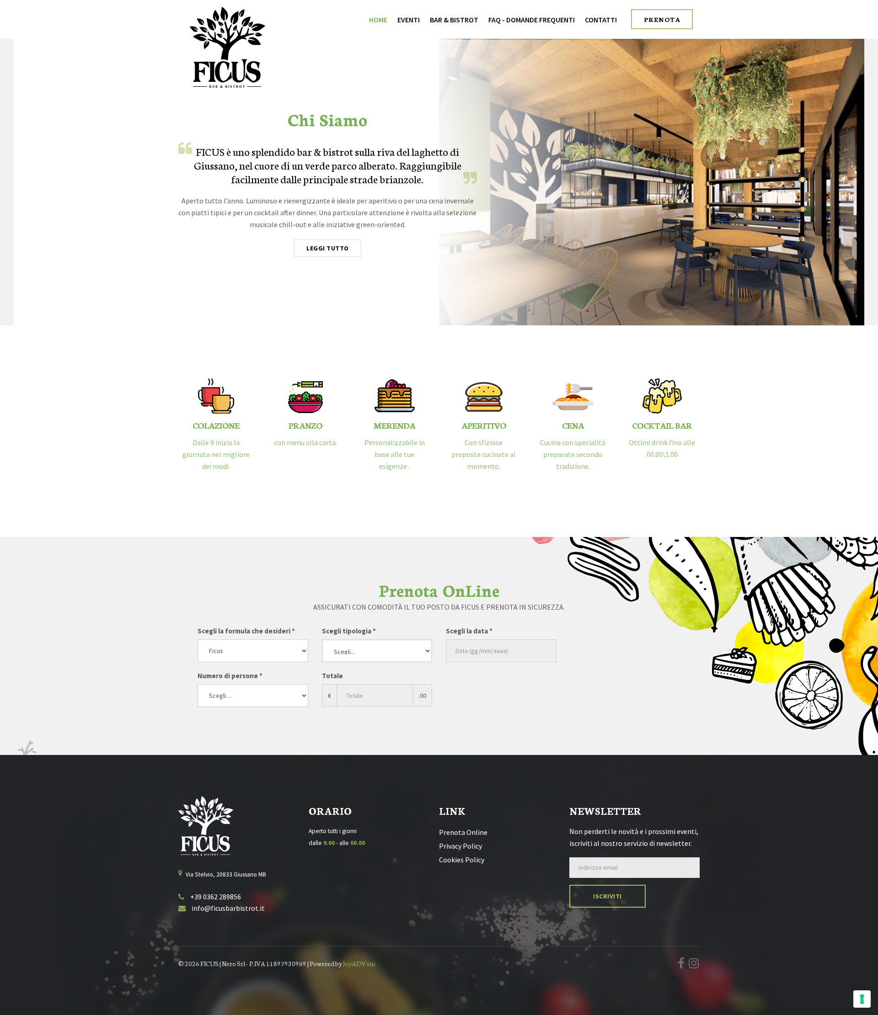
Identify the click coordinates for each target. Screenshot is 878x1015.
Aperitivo (483, 425)
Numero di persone (230, 675)
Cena (573, 425)
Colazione (216, 425)
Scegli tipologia (349, 631)
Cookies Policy (461, 859)
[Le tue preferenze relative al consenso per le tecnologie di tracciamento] (862, 999)
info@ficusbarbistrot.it (227, 908)
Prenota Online (463, 832)
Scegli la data (469, 631)
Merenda (394, 425)
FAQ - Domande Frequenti (531, 19)
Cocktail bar (662, 425)
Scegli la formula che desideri (246, 631)
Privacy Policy (460, 845)
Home (378, 19)
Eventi (408, 19)
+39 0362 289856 (215, 896)
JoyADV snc (359, 963)
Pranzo (305, 425)
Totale (332, 675)
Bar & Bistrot (454, 19)
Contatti (601, 19)
